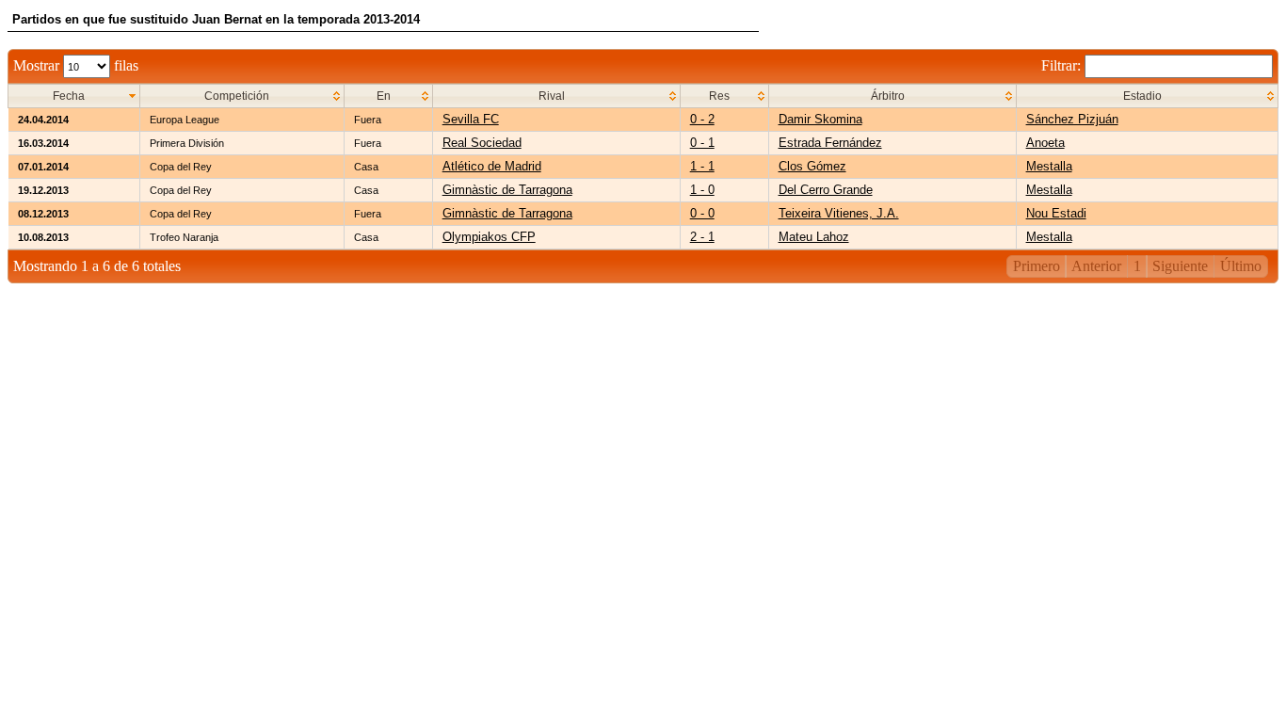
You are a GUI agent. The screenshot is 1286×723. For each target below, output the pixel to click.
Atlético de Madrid (491, 166)
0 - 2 (702, 119)
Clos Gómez (812, 166)
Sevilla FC (470, 119)
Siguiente (1180, 266)
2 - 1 (702, 237)
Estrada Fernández (830, 143)
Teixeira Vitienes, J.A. (839, 213)
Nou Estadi (1056, 213)
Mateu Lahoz (814, 237)
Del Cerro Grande (826, 190)
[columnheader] (74, 96)
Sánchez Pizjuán (1072, 119)
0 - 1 (702, 143)
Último (1241, 266)
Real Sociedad (482, 143)
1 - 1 (702, 166)
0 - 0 (702, 213)
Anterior (1096, 266)
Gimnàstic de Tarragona (507, 190)
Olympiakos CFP (489, 237)
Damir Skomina (820, 119)
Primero (1036, 266)
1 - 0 (702, 190)
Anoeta (1045, 143)
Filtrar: (1063, 65)
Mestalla (1049, 166)
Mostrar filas (75, 65)
